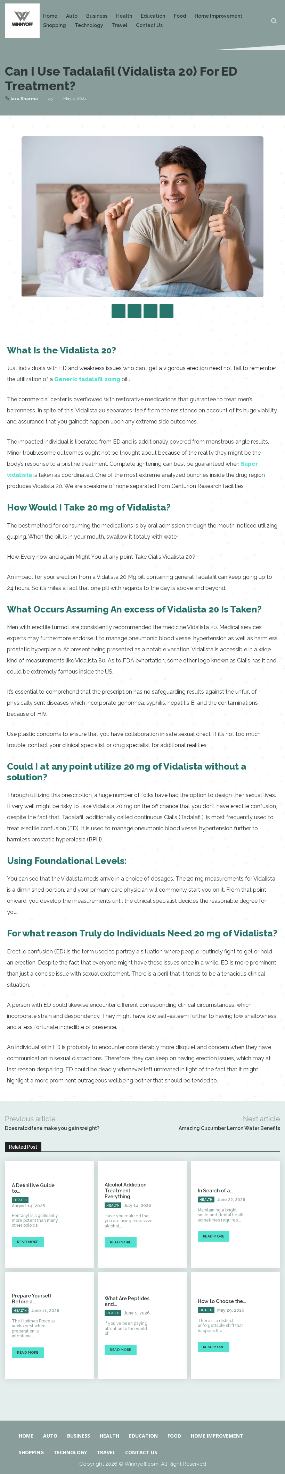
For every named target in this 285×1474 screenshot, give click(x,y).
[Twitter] (134, 311)
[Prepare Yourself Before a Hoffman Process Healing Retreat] (80, 1325)
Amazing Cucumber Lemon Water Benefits (229, 1128)
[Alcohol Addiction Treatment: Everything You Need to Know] (173, 1214)
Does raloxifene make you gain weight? (52, 1128)
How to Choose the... (222, 1301)
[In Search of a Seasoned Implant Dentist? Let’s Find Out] (266, 1214)
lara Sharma (24, 98)
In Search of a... (215, 1190)
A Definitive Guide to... (33, 1188)
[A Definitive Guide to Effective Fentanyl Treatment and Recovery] (80, 1214)
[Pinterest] (150, 311)
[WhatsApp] (166, 311)
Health (20, 1200)
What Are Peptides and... (127, 1301)
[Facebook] (118, 311)
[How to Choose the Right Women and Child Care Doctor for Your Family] (266, 1325)
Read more (28, 1242)
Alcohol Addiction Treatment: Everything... (125, 1190)
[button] (274, 21)
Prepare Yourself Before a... (31, 1298)
